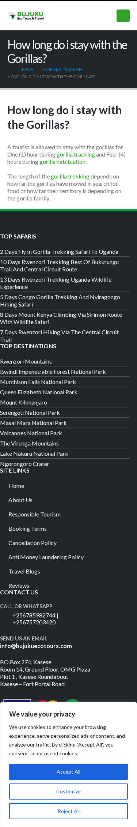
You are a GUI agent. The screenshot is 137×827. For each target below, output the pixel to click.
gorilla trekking (70, 176)
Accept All (68, 771)
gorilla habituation (62, 161)
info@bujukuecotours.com (36, 645)
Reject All (69, 811)
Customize (68, 791)
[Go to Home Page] (9, 69)
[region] (68, 764)
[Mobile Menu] (123, 16)
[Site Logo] (25, 15)
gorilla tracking (76, 154)
